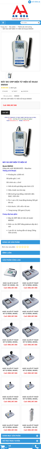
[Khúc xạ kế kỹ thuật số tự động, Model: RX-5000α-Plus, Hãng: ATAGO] (10, 357)
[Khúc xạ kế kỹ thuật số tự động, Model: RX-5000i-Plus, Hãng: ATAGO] (10, 414)
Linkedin (25, 91)
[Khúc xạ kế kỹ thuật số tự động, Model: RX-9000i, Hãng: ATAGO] (10, 386)
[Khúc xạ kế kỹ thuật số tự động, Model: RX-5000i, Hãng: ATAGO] (30, 386)
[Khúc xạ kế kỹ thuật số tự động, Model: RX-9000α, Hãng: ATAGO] (30, 301)
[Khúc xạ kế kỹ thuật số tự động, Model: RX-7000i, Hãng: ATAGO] (30, 357)
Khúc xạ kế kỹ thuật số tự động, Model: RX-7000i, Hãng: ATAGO (30, 370)
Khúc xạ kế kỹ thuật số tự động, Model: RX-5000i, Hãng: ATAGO (30, 399)
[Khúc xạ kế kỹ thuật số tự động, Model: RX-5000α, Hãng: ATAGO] (30, 329)
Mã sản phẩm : (8, 96)
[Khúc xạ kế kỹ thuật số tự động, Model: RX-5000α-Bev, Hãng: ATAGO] (10, 329)
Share (5, 91)
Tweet (15, 91)
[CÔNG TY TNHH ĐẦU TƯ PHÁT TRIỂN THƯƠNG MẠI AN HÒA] (20, 20)
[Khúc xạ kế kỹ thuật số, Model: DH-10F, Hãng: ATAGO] (30, 414)
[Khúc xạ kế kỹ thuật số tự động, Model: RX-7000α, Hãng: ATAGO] (10, 301)
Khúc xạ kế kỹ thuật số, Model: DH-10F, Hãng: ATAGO (30, 427)
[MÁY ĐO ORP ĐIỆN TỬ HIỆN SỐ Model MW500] (20, 51)
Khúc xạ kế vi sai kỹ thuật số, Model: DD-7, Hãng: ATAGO (10, 285)
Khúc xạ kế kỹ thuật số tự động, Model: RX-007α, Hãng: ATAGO (30, 285)
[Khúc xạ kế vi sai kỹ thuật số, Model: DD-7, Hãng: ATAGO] (10, 272)
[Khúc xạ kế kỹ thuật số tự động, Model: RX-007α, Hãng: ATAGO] (30, 272)
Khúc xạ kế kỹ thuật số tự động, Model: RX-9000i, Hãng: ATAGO (10, 399)
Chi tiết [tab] (5, 112)
